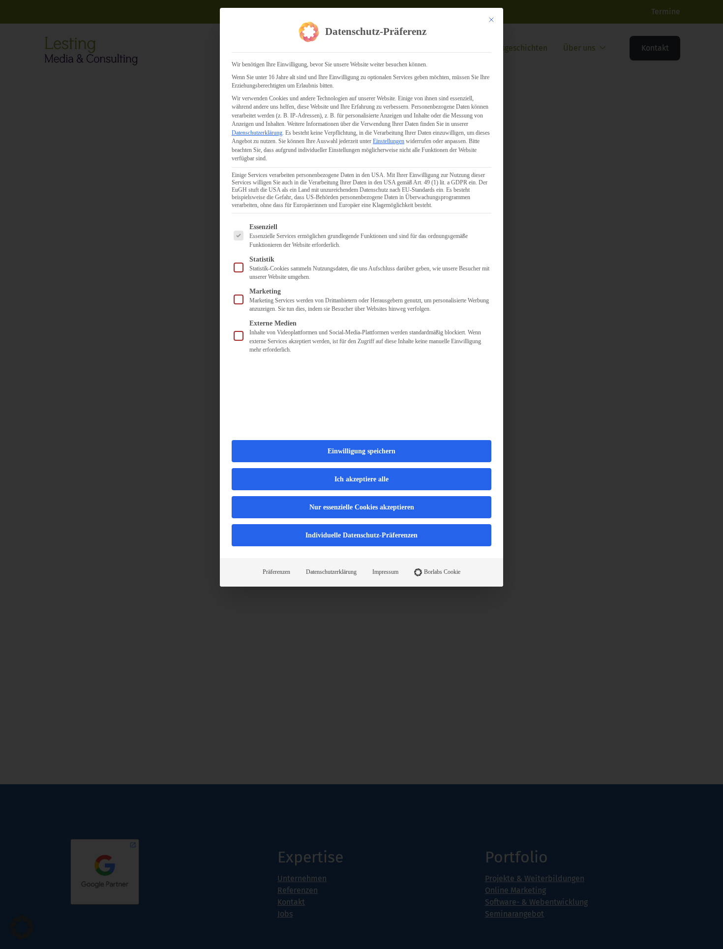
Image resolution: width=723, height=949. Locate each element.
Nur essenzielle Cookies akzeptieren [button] (361, 507)
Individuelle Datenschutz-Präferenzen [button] (361, 535)
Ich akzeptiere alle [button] (361, 479)
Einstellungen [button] (388, 141)
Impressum (385, 571)
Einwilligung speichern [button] (361, 451)
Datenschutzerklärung (257, 132)
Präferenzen (276, 571)
